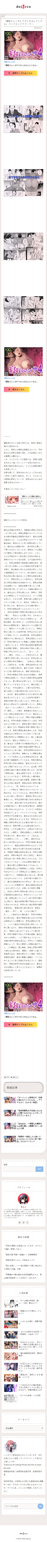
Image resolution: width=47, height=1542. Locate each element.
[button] (40, 1506)
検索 (5, 1165)
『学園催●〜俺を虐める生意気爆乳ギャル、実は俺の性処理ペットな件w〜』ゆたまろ (23, 1276)
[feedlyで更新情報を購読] (23, 1222)
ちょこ (23, 1207)
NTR (7, 1077)
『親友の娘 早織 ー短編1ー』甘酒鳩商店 (20, 1255)
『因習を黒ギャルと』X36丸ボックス (19, 1260)
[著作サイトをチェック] (19, 1222)
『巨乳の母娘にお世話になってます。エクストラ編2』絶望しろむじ (23, 1247)
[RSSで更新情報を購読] (27, 1222)
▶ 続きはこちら (17, 389)
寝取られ (15, 1077)
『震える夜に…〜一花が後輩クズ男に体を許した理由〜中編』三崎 (23, 1267)
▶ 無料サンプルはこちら (21, 73)
